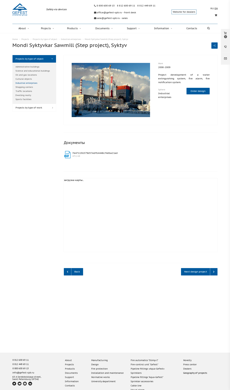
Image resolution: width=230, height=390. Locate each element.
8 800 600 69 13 (106, 6)
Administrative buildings (27, 66)
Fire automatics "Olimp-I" (144, 360)
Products (73, 28)
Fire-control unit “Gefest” (144, 364)
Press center (190, 364)
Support (132, 28)
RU (212, 8)
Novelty (187, 360)
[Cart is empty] (216, 15)
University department (103, 381)
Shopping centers (24, 87)
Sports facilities (23, 99)
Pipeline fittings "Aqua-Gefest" (147, 377)
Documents (102, 28)
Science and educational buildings (32, 70)
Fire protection (99, 368)
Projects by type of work (28, 107)
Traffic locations (23, 91)
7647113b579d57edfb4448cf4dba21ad (95, 152)
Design (95, 364)
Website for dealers (184, 11)
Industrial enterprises (26, 83)
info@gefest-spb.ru (23, 373)
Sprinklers (136, 373)
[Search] (211, 28)
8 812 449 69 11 (146, 6)
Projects (46, 28)
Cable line (136, 385)
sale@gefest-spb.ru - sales (112, 18)
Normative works (100, 377)
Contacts (191, 28)
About (22, 28)
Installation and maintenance (107, 373)
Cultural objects (23, 79)
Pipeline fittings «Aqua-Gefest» (147, 368)
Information (162, 28)
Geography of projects (195, 373)
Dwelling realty (23, 95)
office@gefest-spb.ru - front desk (116, 12)
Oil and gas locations (26, 75)
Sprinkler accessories (142, 381)
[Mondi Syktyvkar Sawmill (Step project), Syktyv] (111, 89)
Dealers (187, 368)
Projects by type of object (29, 58)
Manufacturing (99, 360)
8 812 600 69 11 (126, 6)
